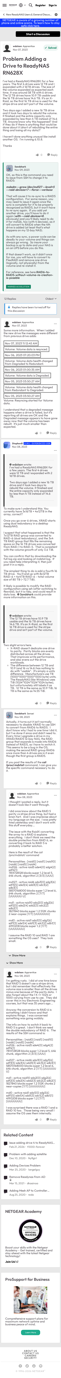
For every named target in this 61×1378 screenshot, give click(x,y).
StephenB (17, 443)
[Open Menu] (56, 14)
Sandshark (20, 166)
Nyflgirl (32, 1158)
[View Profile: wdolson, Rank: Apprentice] (7, 48)
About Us (30, 1350)
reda (31, 1194)
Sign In (53, 5)
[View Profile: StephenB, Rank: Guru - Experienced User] (7, 445)
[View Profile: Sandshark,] (9, 168)
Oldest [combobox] (51, 298)
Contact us (30, 1353)
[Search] (31, 5)
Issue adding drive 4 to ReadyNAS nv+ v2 (31, 1143)
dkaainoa (32, 1183)
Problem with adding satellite (28, 1154)
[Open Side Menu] (4, 5)
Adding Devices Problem (25, 1165)
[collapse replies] (30, 319)
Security (30, 1357)
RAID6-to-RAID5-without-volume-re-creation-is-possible (29, 274)
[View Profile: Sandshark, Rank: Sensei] (9, 715)
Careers (30, 1355)
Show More (18, 955)
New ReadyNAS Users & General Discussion (29, 14)
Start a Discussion (38, 34)
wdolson (17, 46)
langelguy (34, 1169)
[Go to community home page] (13, 5)
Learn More (30, 1332)
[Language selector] (22, 5)
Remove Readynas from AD (27, 1177)
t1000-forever (36, 1146)
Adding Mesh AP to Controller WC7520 (28, 1190)
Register (40, 5)
